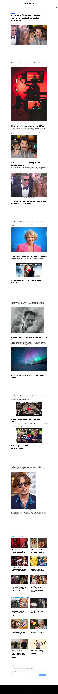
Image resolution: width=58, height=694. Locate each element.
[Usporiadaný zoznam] (18, 671)
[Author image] (11, 23)
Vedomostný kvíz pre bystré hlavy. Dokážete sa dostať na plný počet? (37, 652)
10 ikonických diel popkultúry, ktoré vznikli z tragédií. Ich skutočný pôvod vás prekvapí (38, 551)
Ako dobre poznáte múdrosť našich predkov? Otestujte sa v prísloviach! (38, 632)
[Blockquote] (20, 671)
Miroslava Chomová (17, 23)
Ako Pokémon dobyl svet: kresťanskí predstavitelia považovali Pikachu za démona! (38, 569)
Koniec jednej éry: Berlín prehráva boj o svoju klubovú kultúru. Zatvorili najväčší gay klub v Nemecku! (19, 588)
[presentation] (19, 543)
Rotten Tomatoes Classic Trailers (32, 333)
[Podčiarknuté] (15, 671)
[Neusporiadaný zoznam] (19, 671)
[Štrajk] (16, 671)
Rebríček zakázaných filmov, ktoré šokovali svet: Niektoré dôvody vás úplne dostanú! (19, 569)
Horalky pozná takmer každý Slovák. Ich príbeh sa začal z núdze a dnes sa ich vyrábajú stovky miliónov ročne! (18, 633)
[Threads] (32, 0)
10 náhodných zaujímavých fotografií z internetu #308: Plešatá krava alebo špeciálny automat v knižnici (37, 612)
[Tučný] (13, 671)
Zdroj (12, 517)
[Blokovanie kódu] (21, 671)
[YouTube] (29, 0)
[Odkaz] (23, 671)
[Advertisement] (27, 527)
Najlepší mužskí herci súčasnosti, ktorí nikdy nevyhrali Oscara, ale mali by (18, 551)
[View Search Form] (56, 7)
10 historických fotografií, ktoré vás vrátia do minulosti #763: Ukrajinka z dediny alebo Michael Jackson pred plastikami (19, 612)
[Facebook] (26, 0)
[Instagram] (27, 0)
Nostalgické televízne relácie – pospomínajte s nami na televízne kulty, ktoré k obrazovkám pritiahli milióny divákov (38, 589)
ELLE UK (33, 197)
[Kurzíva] (14, 671)
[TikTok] (30, 0)
